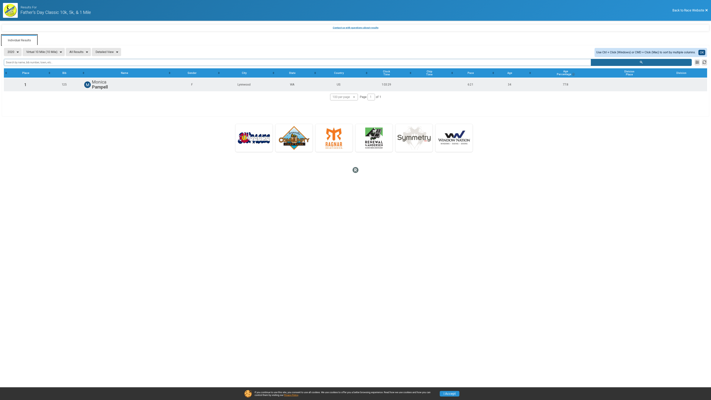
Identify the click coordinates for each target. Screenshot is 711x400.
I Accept (449, 394)
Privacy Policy (291, 395)
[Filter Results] (697, 62)
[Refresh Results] (704, 62)
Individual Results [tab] (19, 40)
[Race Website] (12, 10)
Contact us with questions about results (355, 27)
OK (702, 52)
